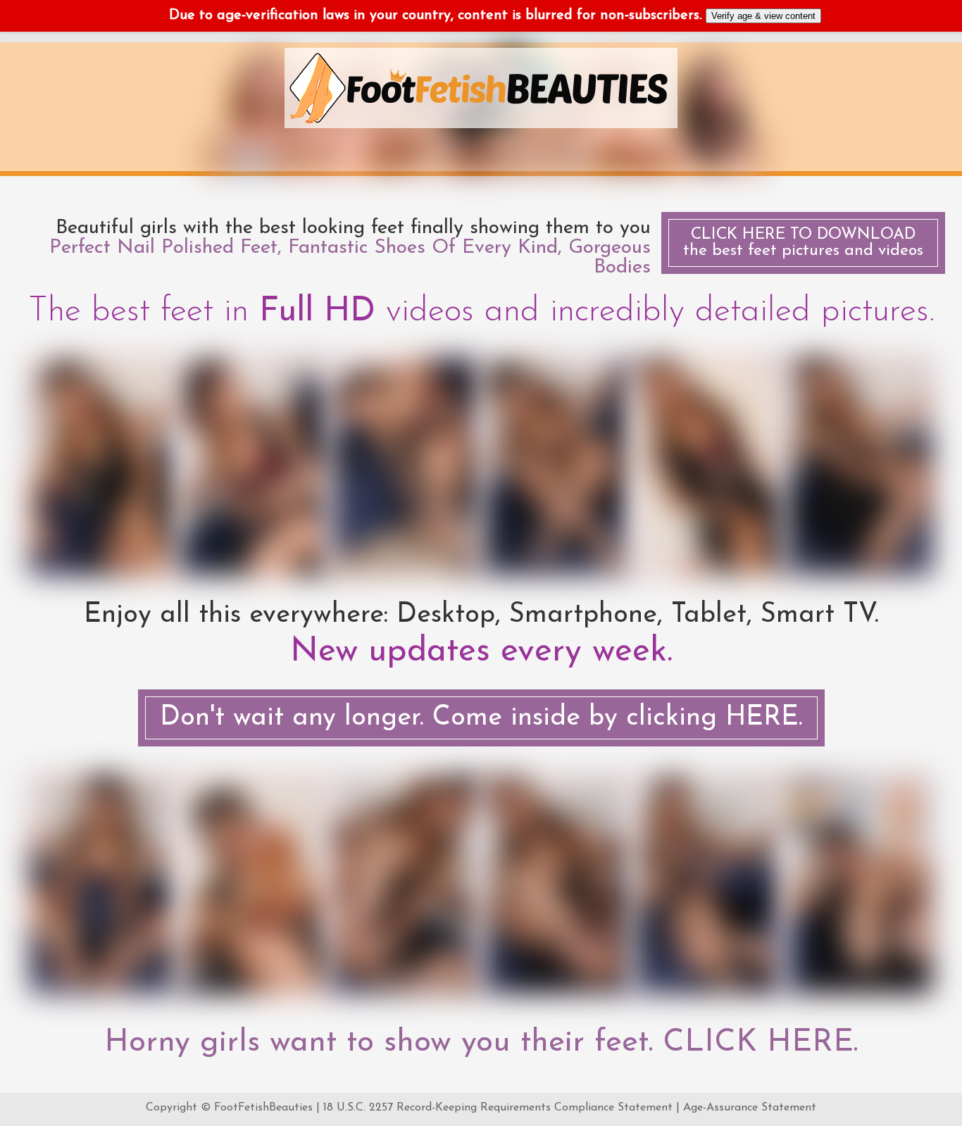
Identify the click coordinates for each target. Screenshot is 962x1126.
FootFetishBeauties (263, 1107)
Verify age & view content (763, 16)
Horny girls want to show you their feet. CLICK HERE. (481, 1042)
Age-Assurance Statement (749, 1107)
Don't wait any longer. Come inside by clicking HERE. (481, 718)
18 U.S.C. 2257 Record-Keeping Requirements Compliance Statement (498, 1107)
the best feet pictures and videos (803, 243)
